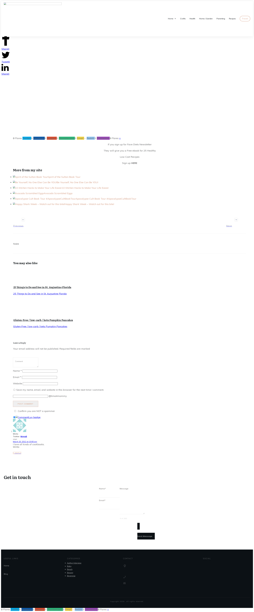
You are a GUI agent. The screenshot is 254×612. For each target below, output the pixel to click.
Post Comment (25, 404)
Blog (6, 574)
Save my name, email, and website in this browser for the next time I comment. (60, 389)
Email (17, 377)
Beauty (70, 572)
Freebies (114, 116)
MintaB (24, 436)
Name (17, 370)
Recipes (124, 116)
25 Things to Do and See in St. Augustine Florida (42, 287)
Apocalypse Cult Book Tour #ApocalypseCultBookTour (106, 198)
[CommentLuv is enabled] (28, 417)
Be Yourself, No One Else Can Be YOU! (77, 182)
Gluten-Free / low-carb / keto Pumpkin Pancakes (43, 320)
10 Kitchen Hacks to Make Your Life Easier (85, 187)
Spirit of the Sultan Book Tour (64, 176)
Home (6, 565)
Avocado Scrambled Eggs (58, 193)
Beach (69, 569)
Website (17, 383)
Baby (69, 566)
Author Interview (74, 563)
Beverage (71, 576)
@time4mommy (58, 396)
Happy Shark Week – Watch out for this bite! (89, 204)
